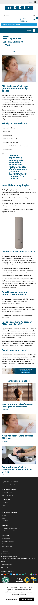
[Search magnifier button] (34, 15)
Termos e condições (6, 564)
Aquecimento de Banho (9, 489)
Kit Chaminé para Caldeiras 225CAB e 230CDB (14, 531)
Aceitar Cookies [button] (27, 599)
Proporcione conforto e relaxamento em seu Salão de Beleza (17, 469)
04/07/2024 (5, 475)
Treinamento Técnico (7, 546)
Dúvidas (3, 561)
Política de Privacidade (7, 568)
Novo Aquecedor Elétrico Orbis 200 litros (17, 436)
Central (4, 505)
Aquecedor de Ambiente (8, 484)
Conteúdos (5, 535)
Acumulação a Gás (7, 492)
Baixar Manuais (6, 538)
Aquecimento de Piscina (9, 512)
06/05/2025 (5, 410)
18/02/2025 (5, 441)
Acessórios (5, 525)
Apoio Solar (6, 500)
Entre (22, 20)
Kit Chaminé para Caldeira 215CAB (11, 528)
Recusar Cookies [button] (11, 599)
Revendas (4, 543)
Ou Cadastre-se (23, 21)
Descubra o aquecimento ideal (11, 24)
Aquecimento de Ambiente (10, 482)
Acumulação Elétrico (7, 495)
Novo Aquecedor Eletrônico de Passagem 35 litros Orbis (17, 405)
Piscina (4, 508)
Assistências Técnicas (8, 541)
